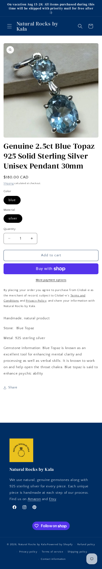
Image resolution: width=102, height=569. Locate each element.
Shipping (9, 183)
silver (13, 218)
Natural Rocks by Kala (32, 544)
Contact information (53, 559)
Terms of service (52, 551)
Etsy (52, 499)
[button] (9, 26)
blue (12, 200)
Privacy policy (28, 551)
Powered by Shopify (60, 544)
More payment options (51, 280)
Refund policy (86, 544)
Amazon (34, 499)
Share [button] (12, 387)
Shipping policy (77, 551)
